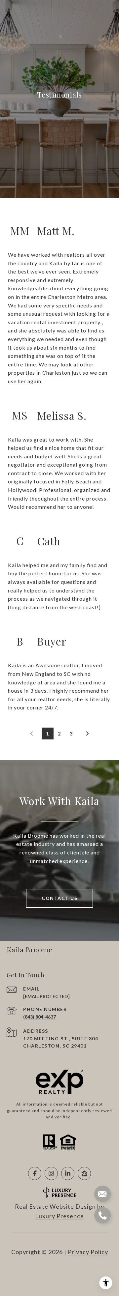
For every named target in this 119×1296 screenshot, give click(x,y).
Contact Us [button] (59, 898)
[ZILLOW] (84, 1173)
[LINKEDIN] (67, 1173)
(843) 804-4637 (39, 1017)
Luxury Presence (59, 1216)
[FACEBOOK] (34, 1173)
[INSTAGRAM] (51, 1173)
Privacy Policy (88, 1251)
